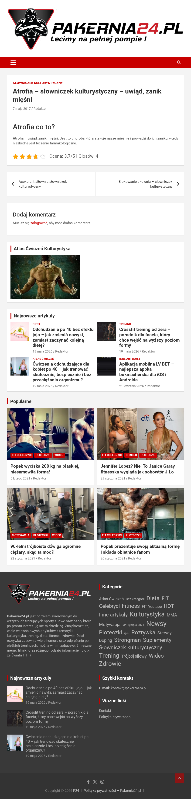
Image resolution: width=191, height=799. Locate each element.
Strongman (127, 640)
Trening (125, 324)
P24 (76, 791)
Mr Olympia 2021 (133, 625)
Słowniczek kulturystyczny (38, 83)
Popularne (20, 401)
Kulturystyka (147, 614)
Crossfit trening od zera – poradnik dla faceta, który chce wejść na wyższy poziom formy (149, 337)
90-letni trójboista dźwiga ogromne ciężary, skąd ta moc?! (45, 549)
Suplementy (157, 640)
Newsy (156, 624)
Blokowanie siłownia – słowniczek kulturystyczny (145, 184)
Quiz (126, 633)
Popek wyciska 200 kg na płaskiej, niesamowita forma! (44, 469)
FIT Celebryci (22, 455)
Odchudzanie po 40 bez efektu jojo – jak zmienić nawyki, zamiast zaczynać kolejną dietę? (63, 337)
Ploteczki (43, 455)
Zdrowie (110, 663)
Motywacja (20, 535)
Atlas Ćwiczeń (43, 358)
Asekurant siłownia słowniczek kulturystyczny (43, 184)
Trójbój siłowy (134, 656)
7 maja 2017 (22, 108)
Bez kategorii (135, 599)
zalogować (39, 223)
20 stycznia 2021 (113, 558)
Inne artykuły (129, 358)
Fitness (131, 455)
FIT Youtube (152, 606)
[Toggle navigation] (13, 62)
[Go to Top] (179, 778)
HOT (169, 606)
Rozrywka (143, 632)
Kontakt (105, 711)
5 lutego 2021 (20, 478)
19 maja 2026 (42, 351)
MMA (172, 615)
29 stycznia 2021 (113, 478)
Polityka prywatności (115, 717)
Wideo (59, 455)
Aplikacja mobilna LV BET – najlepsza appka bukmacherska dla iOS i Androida (146, 372)
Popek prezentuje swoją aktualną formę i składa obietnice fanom (140, 549)
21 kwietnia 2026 (131, 386)
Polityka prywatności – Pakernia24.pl (112, 791)
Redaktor (40, 108)
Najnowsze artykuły (34, 316)
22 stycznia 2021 (22, 558)
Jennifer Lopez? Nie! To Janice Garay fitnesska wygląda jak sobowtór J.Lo (138, 469)
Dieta (36, 324)
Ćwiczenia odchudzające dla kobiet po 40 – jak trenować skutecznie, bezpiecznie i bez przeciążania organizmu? (62, 372)
